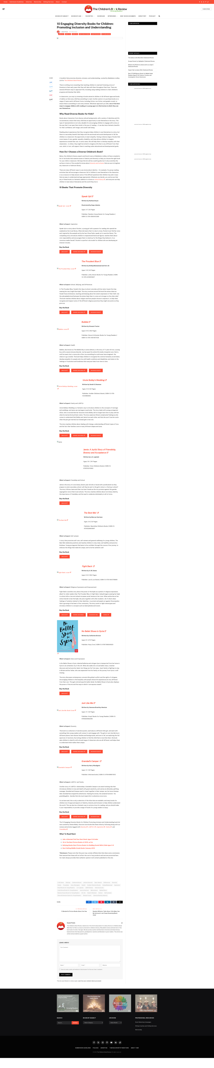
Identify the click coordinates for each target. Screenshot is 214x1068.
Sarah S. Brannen (91, 893)
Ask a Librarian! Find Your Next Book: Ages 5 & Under (80, 839)
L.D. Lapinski (80, 887)
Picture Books (106, 34)
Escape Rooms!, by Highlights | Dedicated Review (141, 61)
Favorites (89, 16)
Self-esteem (107, 893)
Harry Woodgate (75, 885)
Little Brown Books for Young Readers (68, 890)
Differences (107, 882)
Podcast (152, 16)
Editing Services (48, 2)
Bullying (68, 882)
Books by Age (76, 16)
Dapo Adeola (98, 882)
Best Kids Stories (84, 34)
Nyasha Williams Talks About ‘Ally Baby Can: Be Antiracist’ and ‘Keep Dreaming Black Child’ (106, 913)
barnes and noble (78, 251)
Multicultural (94, 890)
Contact (64, 2)
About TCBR (135, 1048)
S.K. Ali (83, 893)
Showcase (101, 16)
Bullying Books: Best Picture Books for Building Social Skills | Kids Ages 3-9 (88, 845)
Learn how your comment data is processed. (89, 981)
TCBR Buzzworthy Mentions (119, 1048)
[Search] (210, 2)
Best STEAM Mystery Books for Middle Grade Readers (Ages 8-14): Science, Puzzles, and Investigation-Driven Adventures (140, 75)
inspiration (100, 827)
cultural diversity (88, 882)
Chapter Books (95, 34)
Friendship (66, 885)
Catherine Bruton (76, 882)
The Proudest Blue (90, 261)
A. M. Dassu (61, 882)
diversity (83, 827)
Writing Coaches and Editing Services (146, 1026)
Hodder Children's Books (94, 885)
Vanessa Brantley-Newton (100, 895)
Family (59, 885)
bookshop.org (95, 251)
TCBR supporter (146, 88)
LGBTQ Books (89, 887)
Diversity (114, 882)
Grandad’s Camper (90, 761)
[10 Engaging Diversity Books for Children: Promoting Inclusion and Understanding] (90, 38)
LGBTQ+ (91, 827)
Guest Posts (65, 31)
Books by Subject (62, 16)
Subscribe (206, 9)
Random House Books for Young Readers (68, 893)
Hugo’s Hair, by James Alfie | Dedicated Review (140, 70)
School (100, 893)
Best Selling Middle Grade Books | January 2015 (79, 848)
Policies (95, 1048)
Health (83, 885)
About (58, 2)
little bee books (99, 887)
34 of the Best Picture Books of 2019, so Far (78, 842)
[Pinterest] (51, 95)
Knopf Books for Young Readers (66, 887)
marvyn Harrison (84, 890)
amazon (63, 251)
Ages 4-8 (68, 34)
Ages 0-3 (61, 34)
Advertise (29, 2)
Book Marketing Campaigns (143, 1022)
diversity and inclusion (97, 163)
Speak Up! (86, 196)
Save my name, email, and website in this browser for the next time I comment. (81, 969)
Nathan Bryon (103, 890)
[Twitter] (51, 86)
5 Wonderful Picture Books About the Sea (74, 911)
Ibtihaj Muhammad (107, 885)
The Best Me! (90, 513)
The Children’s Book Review (73, 80)
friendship (62, 829)
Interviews (112, 16)
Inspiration (117, 885)
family (108, 827)
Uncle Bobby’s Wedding (93, 380)
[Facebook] (51, 82)
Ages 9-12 (74, 34)
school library (99, 179)
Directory (142, 16)
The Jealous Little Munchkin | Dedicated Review (141, 57)
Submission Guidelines (17, 2)
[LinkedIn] (51, 91)
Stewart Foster (87, 895)
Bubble (85, 322)
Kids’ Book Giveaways (128, 16)
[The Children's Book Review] (107, 9)
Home (5, 2)
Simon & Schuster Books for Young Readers (69, 895)
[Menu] (4, 9)
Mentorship (37, 2)
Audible (105, 614)
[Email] (51, 99)
